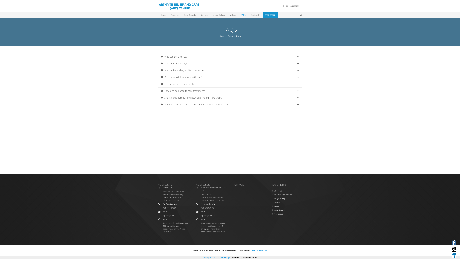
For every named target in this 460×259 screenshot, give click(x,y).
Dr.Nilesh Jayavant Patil (283, 195)
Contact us (278, 214)
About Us (278, 191)
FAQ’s (276, 206)
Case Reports (279, 210)
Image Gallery (279, 198)
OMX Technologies (259, 250)
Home (221, 36)
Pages (230, 36)
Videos (277, 202)
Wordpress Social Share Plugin (217, 257)
